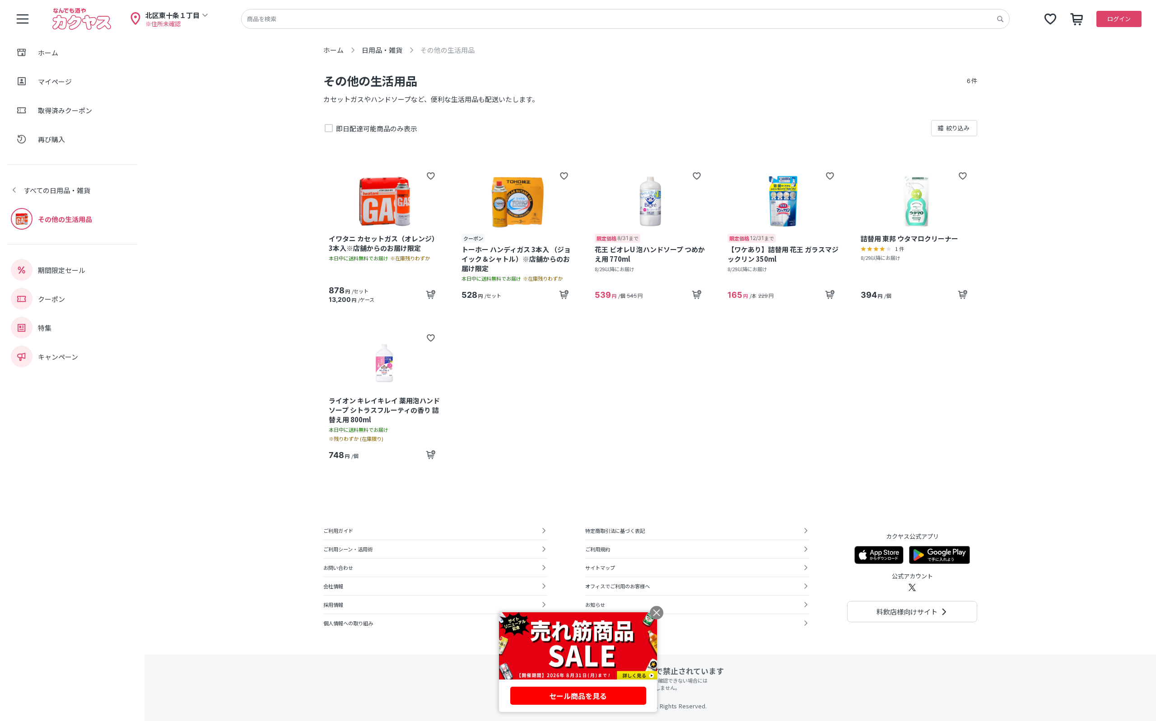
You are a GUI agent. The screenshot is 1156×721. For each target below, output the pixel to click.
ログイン (1119, 18)
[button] (431, 176)
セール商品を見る (578, 695)
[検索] (1000, 19)
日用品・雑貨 (382, 50)
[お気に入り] (1050, 19)
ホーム (333, 50)
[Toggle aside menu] (22, 19)
